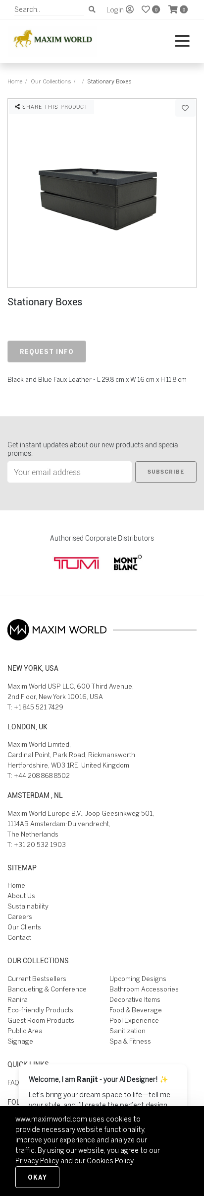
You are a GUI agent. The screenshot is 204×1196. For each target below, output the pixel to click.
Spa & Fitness (130, 1041)
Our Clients (24, 927)
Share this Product (54, 106)
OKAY (37, 1177)
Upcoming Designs (137, 979)
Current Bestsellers (36, 979)
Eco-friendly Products (40, 1010)
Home (14, 81)
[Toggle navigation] (182, 41)
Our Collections (51, 81)
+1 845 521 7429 (38, 707)
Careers (19, 916)
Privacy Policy (37, 1161)
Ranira (17, 999)
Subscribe (166, 472)
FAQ (13, 1082)
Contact (19, 937)
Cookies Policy (110, 1161)
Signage (20, 1041)
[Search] (92, 9)
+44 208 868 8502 (42, 775)
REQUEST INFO (47, 351)
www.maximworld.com (51, 1119)
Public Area (25, 1031)
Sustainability (28, 906)
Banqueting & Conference (47, 989)
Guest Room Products (40, 1020)
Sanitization (127, 1031)
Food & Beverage (135, 1010)
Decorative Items (134, 999)
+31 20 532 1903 (40, 844)
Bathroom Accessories (144, 989)
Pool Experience (134, 1020)
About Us (21, 896)
